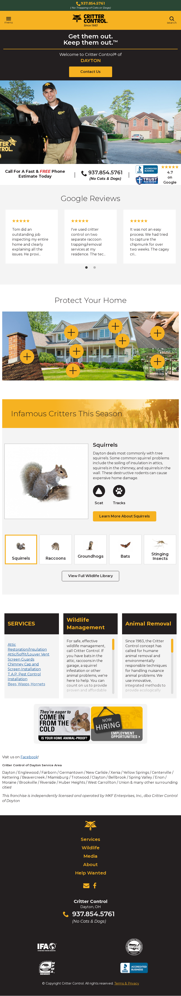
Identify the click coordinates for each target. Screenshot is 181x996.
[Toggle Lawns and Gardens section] (73, 370)
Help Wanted (90, 873)
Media (90, 856)
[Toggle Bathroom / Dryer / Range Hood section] (122, 341)
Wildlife (91, 847)
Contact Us (90, 72)
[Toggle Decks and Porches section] (157, 361)
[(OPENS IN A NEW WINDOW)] (95, 886)
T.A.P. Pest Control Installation (24, 676)
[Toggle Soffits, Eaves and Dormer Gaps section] (71, 332)
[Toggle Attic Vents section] (157, 333)
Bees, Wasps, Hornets (26, 684)
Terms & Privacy (126, 983)
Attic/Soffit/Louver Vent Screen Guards (28, 656)
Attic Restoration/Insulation (27, 647)
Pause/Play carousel (168, 220)
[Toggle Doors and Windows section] (76, 351)
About (90, 864)
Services (90, 839)
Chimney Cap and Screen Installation (24, 666)
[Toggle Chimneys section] (27, 357)
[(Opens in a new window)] (64, 724)
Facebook (29, 757)
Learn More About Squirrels (124, 516)
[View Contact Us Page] (86, 886)
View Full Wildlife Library (90, 576)
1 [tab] (86, 267)
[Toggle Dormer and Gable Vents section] (115, 326)
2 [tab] (94, 267)
